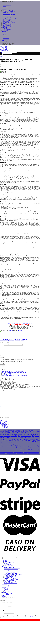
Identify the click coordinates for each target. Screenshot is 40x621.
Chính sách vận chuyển (4, 424)
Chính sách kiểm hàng (4, 427)
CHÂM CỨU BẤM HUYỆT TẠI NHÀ (8, 12)
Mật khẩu (2, 604)
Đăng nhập (10, 606)
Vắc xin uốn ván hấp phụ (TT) (12, 453)
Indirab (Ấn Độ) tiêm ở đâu (35, 432)
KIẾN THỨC (4, 34)
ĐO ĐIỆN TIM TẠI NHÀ (6, 20)
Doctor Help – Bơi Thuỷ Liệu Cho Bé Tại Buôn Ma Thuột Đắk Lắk (12, 340)
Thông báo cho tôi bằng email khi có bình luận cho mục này (12, 361)
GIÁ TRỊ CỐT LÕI (7, 564)
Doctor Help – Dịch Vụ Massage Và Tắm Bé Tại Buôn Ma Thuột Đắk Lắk (13, 339)
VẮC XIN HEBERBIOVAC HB (11, 440)
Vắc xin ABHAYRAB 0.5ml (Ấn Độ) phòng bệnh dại (25, 442)
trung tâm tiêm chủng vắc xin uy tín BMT (19, 435)
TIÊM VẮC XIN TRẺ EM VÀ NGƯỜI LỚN (9, 11)
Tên (1, 353)
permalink (20, 330)
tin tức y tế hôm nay (24, 434)
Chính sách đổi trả (3, 421)
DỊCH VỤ (4, 9)
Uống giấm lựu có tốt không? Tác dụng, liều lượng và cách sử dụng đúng (15, 375)
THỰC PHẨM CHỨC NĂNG (7, 29)
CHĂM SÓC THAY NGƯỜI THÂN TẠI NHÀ (9, 18)
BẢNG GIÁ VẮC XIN (6, 38)
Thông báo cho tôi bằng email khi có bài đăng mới (10, 363)
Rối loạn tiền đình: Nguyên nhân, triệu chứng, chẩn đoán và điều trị (14, 372)
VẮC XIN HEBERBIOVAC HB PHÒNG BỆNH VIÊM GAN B (28, 440)
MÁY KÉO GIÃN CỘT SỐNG (7, 23)
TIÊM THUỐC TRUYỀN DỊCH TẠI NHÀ (9, 14)
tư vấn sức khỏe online (15, 439)
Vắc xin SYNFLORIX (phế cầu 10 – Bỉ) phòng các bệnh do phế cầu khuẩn (21, 452)
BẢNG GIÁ (4, 592)
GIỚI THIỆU (4, 35)
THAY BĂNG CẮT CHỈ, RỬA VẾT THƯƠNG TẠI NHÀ (14, 574)
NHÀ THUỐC (4, 27)
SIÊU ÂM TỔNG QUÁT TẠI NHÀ (8, 19)
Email (1, 355)
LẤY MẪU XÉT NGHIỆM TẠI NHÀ (10, 573)
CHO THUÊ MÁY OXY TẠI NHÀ (7, 21)
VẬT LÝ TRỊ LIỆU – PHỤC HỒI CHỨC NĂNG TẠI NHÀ (11, 13)
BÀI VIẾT (4, 31)
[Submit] (2, 54)
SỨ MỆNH (4, 6)
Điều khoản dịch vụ (3, 423)
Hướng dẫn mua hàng (4, 420)
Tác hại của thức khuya (6, 373)
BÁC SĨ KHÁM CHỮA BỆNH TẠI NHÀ (8, 10)
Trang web (2, 357)
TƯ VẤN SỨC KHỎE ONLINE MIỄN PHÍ (9, 22)
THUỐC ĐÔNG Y (5, 30)
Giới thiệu (2, 419)
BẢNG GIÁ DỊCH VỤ (6, 39)
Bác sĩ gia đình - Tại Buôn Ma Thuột (8, 430)
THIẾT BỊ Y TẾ (5, 28)
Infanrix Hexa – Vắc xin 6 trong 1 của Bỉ (7, 434)
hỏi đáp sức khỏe (23, 432)
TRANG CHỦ (4, 560)
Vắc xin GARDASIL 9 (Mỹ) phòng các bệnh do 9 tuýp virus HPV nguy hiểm (16, 446)
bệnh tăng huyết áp (5, 431)
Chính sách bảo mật (3, 422)
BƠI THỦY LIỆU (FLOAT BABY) (7, 25)
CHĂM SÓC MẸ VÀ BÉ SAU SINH (8, 26)
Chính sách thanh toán (4, 425)
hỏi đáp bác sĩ (10, 432)
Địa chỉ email (2, 612)
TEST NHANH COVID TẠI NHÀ (7, 24)
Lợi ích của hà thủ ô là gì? (7, 374)
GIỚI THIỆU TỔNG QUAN (7, 5)
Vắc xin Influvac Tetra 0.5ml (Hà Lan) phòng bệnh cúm (26, 447)
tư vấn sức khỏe (28, 436)
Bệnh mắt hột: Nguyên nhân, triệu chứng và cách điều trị (12, 371)
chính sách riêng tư (32, 616)
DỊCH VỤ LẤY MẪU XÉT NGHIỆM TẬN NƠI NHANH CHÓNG (17, 431)
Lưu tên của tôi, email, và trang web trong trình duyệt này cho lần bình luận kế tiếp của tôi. (17, 359)
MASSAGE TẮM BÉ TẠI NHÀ (9, 572)
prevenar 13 (17, 434)
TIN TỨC (6, 588)
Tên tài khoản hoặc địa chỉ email (6, 602)
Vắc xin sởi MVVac (3, 453)
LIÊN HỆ (3, 40)
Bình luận (2, 351)
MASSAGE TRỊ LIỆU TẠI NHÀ (7, 15)
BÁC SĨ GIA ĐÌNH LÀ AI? (8, 565)
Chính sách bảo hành (4, 426)
